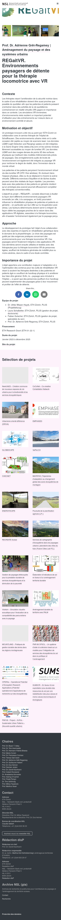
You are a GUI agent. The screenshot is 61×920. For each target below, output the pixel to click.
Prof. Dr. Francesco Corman (12, 755)
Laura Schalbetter (16, 310)
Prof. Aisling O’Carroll (10, 776)
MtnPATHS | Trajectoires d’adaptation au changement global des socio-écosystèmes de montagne (45, 480)
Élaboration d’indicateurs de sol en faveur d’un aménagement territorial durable (45, 577)
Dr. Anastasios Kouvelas (11, 774)
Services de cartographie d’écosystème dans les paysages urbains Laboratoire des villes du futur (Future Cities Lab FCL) (45, 544)
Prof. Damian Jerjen (9, 767)
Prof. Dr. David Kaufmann (12, 769)
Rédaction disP (8, 878)
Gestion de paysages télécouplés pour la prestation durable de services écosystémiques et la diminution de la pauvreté (15, 578)
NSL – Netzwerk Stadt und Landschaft (15, 4)
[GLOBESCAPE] (15, 438)
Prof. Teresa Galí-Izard (10, 757)
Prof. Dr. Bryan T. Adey (10, 745)
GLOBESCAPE (8, 450)
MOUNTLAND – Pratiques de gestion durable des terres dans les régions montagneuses (14, 647)
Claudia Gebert (8, 823)
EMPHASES (37, 421)
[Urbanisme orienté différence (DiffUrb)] (15, 409)
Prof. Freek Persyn (9, 779)
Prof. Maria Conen (9, 753)
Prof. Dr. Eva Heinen (10, 765)
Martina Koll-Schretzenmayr (23, 853)
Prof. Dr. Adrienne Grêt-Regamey (15, 760)
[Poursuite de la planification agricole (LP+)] (46, 499)
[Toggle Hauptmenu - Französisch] (30, 3)
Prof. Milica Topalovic (10, 784)
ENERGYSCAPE (8, 510)
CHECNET (6, 476)
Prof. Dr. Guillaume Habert (12, 762)
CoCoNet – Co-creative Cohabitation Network (42, 387)
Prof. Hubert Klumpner (10, 772)
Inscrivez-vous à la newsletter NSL (17, 833)
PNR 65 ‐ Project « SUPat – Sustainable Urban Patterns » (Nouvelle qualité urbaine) (13, 723)
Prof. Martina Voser (9, 786)
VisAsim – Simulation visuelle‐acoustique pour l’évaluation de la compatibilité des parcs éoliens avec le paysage (15, 613)
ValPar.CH (37, 450)
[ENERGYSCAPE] (15, 499)
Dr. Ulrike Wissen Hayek (18, 304)
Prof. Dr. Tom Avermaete (11, 748)
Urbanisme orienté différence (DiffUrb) (13, 422)
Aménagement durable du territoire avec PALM (43, 610)
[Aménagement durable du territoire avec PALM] (46, 598)
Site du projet (8, 344)
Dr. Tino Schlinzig (9, 781)
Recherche (6, 898)
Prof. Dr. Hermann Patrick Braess (14, 750)
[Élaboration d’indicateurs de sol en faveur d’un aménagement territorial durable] (46, 563)
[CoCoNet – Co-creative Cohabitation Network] (46, 375)
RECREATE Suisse (9, 539)
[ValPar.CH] (46, 438)
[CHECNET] (15, 464)
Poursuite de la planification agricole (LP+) (43, 512)
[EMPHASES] (46, 409)
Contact (5, 895)
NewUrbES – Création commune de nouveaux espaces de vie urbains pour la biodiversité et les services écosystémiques (15, 390)
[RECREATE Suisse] (15, 528)
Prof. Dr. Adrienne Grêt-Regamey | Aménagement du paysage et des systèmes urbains (26, 49)
